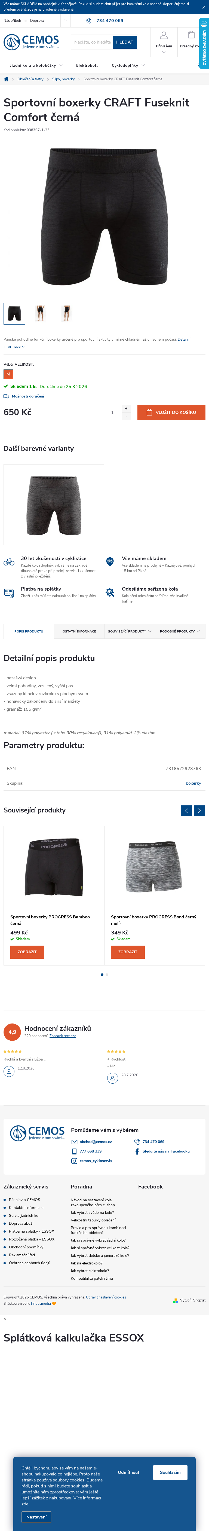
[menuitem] (37, 65)
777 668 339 (91, 1151)
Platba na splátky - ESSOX (31, 1231)
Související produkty (127, 631)
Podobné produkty (177, 631)
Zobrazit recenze (63, 1036)
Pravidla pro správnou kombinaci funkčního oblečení (98, 1230)
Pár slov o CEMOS (24, 1200)
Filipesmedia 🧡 (43, 1303)
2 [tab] (107, 974)
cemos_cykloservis (96, 1160)
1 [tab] (102, 974)
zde (24, 1504)
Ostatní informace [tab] (79, 631)
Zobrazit (27, 952)
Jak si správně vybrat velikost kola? (100, 1248)
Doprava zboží (21, 1223)
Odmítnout (128, 1472)
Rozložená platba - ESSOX (31, 1239)
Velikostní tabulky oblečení (93, 1220)
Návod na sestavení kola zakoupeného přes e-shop (93, 1202)
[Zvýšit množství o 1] (126, 408)
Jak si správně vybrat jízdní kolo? (98, 1240)
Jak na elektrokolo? (86, 1263)
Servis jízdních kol (24, 1216)
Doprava (37, 20)
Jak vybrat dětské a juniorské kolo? (100, 1255)
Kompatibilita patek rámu (92, 1278)
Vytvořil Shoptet (192, 1300)
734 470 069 (153, 1141)
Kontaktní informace (26, 1208)
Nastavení (36, 1517)
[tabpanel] (54, 504)
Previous (186, 810)
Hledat (124, 42)
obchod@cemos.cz (96, 1141)
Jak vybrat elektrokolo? (90, 1270)
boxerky (193, 783)
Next (199, 810)
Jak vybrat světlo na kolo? (92, 1212)
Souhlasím (170, 1472)
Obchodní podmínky (26, 1247)
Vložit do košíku (176, 412)
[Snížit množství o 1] (126, 416)
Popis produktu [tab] (28, 631)
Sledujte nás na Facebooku (166, 1151)
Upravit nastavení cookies (106, 1297)
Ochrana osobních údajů (29, 1263)
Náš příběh (12, 20)
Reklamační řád (22, 1255)
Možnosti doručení (28, 396)
